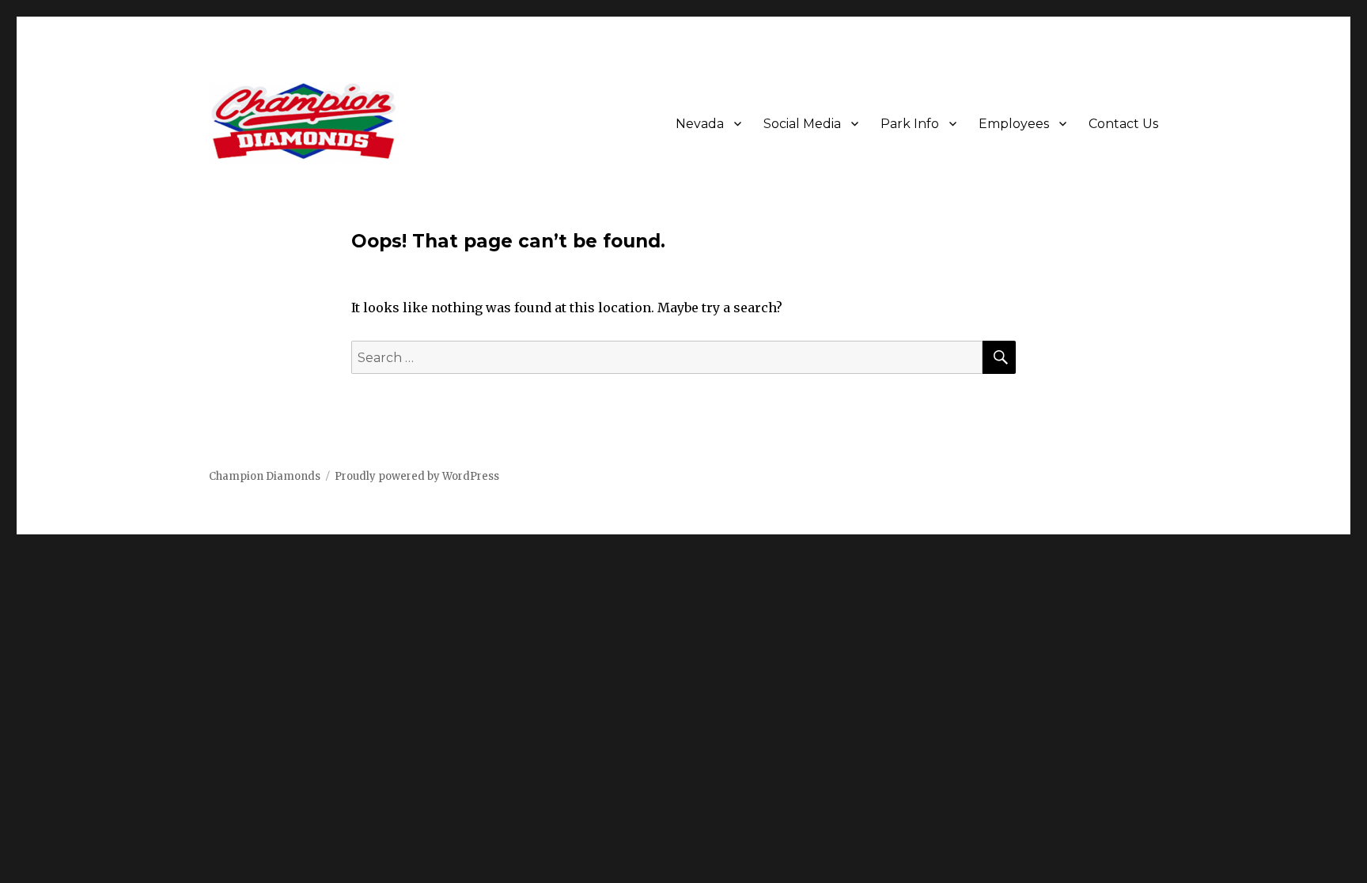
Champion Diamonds (264, 476)
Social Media (802, 123)
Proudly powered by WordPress (417, 476)
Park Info (909, 123)
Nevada (700, 123)
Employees (1014, 123)
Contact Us (1123, 123)
